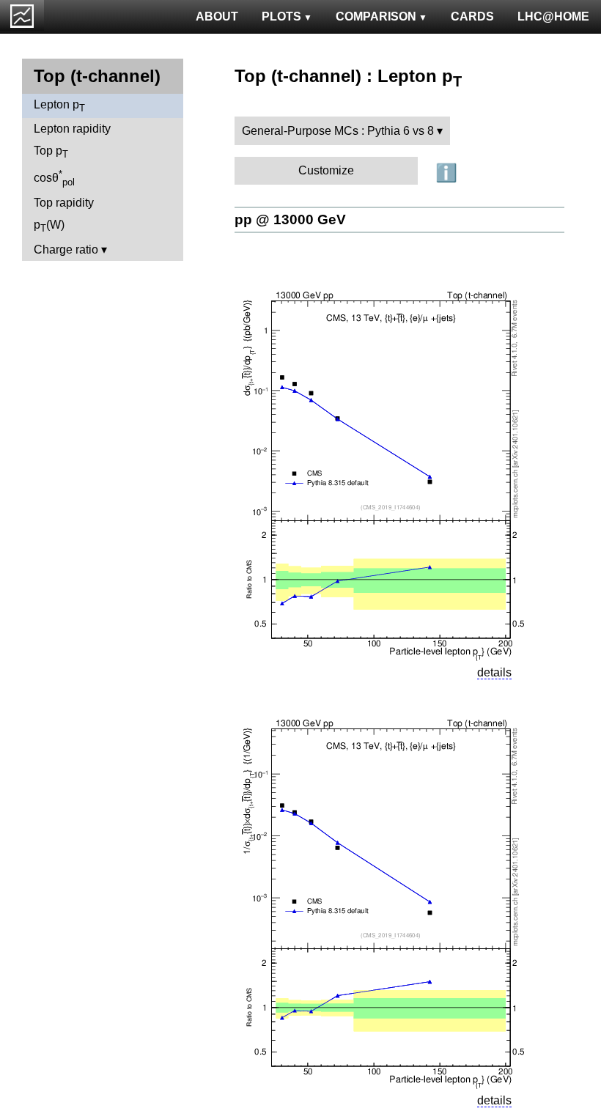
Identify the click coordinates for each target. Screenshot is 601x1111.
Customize (326, 170)
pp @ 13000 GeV (290, 219)
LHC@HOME (553, 16)
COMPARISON (376, 16)
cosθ (54, 178)
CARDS (472, 16)
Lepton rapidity (72, 128)
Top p (51, 152)
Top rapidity (64, 202)
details (494, 672)
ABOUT (217, 16)
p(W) (49, 226)
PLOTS (281, 16)
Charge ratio (66, 249)
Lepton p (59, 106)
